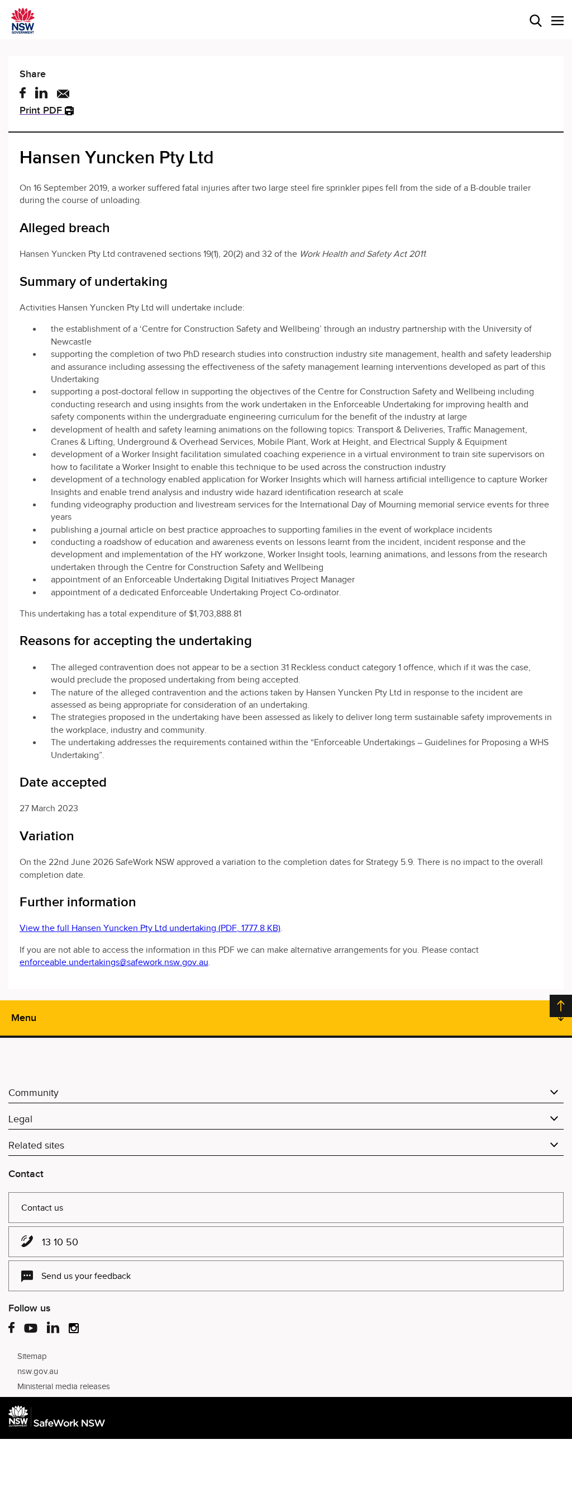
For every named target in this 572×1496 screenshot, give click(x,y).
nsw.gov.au (37, 1371)
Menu (23, 1017)
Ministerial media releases (63, 1386)
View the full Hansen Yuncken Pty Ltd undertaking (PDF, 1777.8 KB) (150, 928)
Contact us (42, 1208)
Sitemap (32, 1356)
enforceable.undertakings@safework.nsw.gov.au (114, 962)
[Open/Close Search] (536, 21)
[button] (557, 21)
